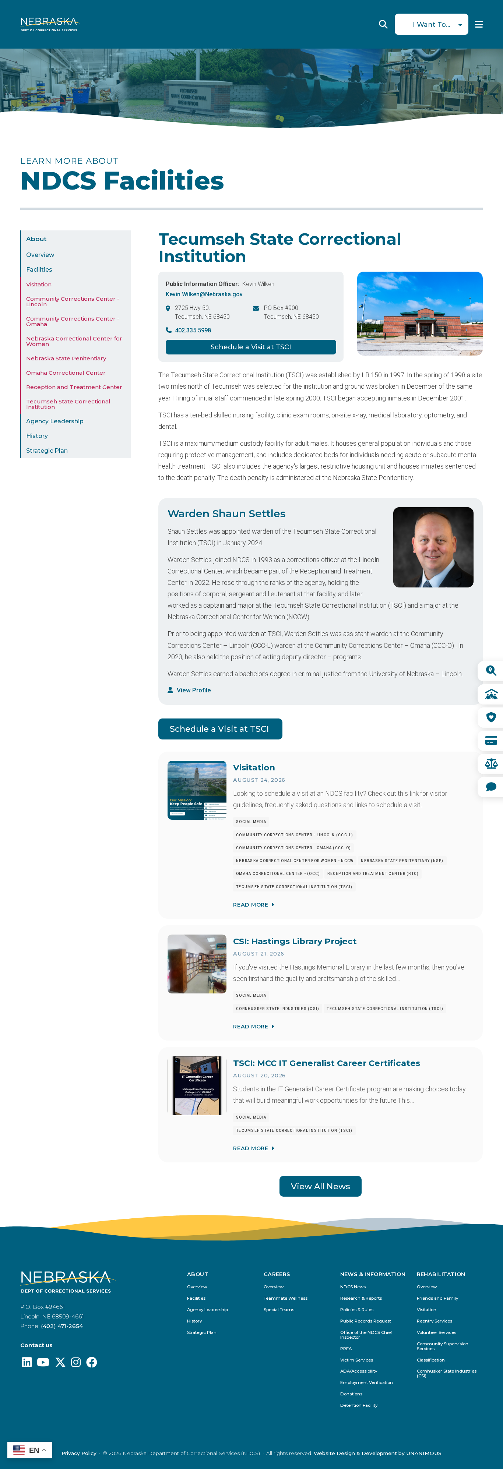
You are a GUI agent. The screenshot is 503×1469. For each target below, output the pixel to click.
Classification (431, 1360)
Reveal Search (383, 24)
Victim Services (356, 1360)
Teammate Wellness (285, 1298)
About (36, 239)
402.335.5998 (193, 330)
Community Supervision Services (442, 1346)
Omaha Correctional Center (66, 372)
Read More (250, 904)
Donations (351, 1394)
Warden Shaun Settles (226, 513)
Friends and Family (437, 1298)
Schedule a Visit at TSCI (251, 347)
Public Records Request (365, 1321)
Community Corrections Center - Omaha (72, 321)
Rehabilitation (441, 1274)
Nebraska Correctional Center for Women (74, 341)
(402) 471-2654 (62, 1326)
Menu (479, 24)
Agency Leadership (55, 421)
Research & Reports (361, 1298)
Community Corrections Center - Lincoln (72, 301)
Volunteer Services (436, 1332)
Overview (40, 254)
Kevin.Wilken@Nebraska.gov (204, 294)
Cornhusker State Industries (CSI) (446, 1373)
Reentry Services (434, 1321)
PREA (346, 1348)
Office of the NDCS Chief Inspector (366, 1335)
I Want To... (431, 25)
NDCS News (353, 1287)
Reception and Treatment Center (74, 387)
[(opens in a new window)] (27, 1364)
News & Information (372, 1274)
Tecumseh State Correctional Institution (68, 404)
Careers (277, 1274)
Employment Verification (366, 1382)
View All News (320, 1186)
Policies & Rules (356, 1309)
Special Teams (279, 1309)
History (37, 435)
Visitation (39, 284)
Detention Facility (358, 1405)
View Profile (194, 690)
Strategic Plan (47, 450)
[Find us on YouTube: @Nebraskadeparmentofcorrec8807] (43, 1364)
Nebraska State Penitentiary (66, 358)
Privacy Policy (78, 1453)
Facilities (39, 269)
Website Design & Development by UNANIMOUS (378, 1453)
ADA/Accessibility (358, 1371)
